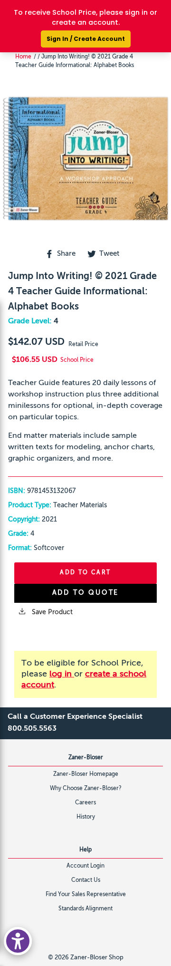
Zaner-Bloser (85, 758)
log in (61, 674)
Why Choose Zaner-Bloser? (86, 789)
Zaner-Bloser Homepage (85, 774)
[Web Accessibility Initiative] (18, 941)
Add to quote (85, 592)
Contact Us (85, 880)
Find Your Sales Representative (86, 895)
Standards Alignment (85, 909)
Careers (85, 803)
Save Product (51, 612)
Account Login (85, 866)
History (85, 817)
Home (23, 57)
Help (85, 850)
